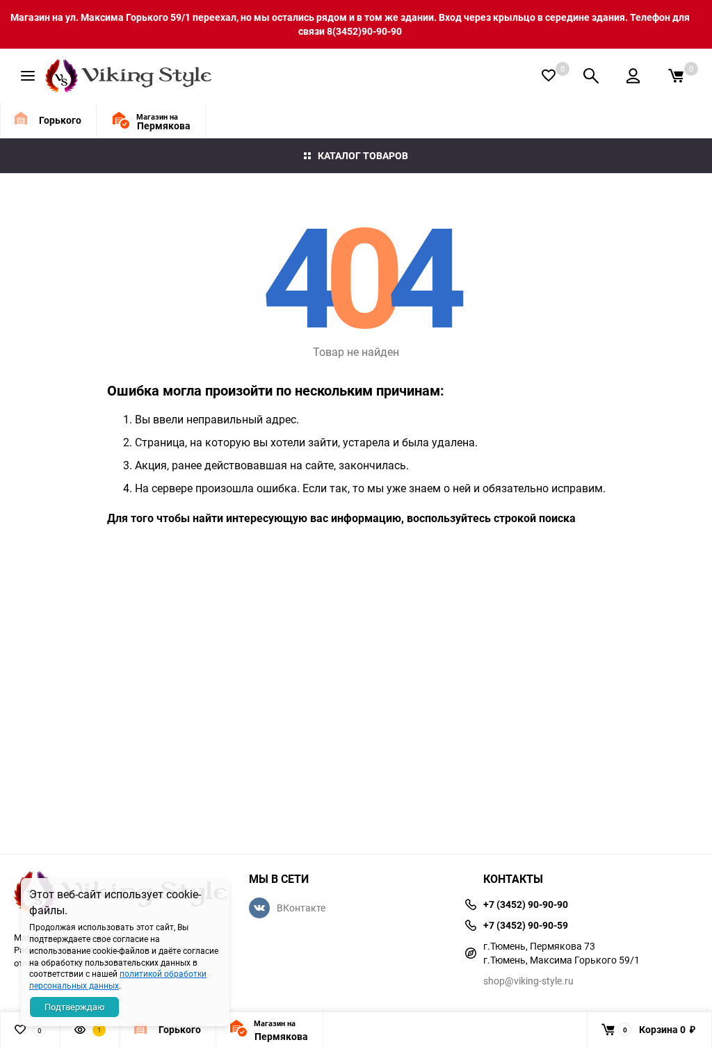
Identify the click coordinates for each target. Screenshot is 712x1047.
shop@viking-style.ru (528, 980)
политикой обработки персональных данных (118, 979)
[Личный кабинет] (633, 75)
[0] (676, 76)
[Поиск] (591, 75)
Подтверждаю (74, 1006)
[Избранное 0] (549, 75)
